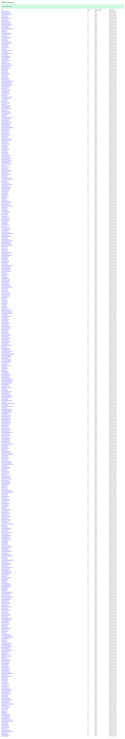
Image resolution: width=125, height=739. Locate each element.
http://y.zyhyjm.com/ (4, 153)
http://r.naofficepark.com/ (5, 169)
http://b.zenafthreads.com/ (6, 475)
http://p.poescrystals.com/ (6, 671)
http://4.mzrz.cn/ (4, 474)
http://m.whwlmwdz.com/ (5, 648)
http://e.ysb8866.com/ (5, 256)
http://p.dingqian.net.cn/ (5, 687)
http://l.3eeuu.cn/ (4, 581)
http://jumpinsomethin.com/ (6, 417)
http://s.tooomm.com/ (5, 425)
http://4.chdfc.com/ (4, 626)
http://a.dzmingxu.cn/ (5, 217)
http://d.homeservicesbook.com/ (7, 596)
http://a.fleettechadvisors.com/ (6, 139)
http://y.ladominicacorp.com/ (6, 676)
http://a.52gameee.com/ (5, 375)
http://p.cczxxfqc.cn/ (5, 574)
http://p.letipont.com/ (4, 191)
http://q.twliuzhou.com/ (5, 182)
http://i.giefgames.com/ (5, 143)
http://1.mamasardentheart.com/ (7, 592)
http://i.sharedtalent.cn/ (5, 393)
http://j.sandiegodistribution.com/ (7, 396)
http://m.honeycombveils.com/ (6, 699)
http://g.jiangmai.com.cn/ (5, 458)
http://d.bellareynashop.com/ (6, 243)
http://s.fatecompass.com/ (6, 554)
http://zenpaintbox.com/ (5, 323)
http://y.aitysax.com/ (4, 194)
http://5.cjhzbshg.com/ (5, 661)
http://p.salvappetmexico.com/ (6, 163)
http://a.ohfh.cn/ (4, 346)
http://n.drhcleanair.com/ (5, 503)
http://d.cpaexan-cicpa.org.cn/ (6, 642)
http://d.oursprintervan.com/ (6, 660)
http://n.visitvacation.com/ (5, 536)
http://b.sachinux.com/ (5, 342)
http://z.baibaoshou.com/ (5, 441)
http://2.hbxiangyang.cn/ (5, 92)
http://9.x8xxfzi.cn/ (4, 237)
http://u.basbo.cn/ (4, 146)
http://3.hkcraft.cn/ (4, 175)
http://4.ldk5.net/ (4, 304)
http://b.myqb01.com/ (5, 570)
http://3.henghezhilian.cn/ (5, 73)
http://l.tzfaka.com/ (4, 682)
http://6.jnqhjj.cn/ (4, 580)
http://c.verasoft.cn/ (4, 330)
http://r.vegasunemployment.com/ (7, 464)
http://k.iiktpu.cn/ (4, 31)
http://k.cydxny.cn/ (4, 445)
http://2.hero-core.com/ (5, 156)
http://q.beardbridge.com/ (5, 365)
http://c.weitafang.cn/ (5, 213)
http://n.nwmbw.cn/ (4, 722)
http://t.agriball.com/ (4, 696)
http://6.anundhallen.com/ (5, 56)
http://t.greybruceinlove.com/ (6, 409)
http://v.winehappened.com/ (6, 179)
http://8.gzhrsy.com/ (4, 695)
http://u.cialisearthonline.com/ (6, 391)
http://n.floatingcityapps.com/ (6, 381)
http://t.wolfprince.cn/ (5, 666)
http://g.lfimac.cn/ (4, 625)
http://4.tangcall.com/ (5, 600)
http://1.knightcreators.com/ (6, 539)
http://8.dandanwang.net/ (5, 564)
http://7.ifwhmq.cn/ (4, 589)
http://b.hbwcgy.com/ (5, 683)
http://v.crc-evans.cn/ (5, 480)
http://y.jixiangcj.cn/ (4, 258)
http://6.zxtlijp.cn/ (4, 590)
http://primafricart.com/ (5, 128)
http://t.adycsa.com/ (4, 69)
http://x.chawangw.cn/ (5, 725)
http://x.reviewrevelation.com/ (6, 24)
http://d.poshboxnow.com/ (5, 634)
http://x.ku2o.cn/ (4, 470)
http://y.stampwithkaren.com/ (6, 41)
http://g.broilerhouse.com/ (5, 667)
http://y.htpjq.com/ (4, 15)
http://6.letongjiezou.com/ (5, 603)
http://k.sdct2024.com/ (5, 149)
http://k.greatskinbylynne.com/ (6, 406)
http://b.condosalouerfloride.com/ (7, 205)
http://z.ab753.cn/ (4, 210)
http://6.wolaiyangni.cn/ (5, 622)
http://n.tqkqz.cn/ (4, 88)
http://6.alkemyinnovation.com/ (6, 635)
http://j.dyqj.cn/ (4, 165)
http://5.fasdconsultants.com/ (6, 160)
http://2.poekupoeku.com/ (5, 499)
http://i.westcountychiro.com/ (6, 252)
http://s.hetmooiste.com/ (5, 644)
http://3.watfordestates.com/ (6, 422)
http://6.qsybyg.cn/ (4, 732)
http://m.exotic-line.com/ (5, 545)
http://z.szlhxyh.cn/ (4, 390)
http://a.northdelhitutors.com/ (6, 490)
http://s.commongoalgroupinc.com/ (7, 673)
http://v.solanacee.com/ (5, 718)
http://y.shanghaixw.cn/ (5, 384)
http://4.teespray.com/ (5, 658)
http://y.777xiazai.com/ (5, 220)
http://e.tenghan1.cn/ (5, 114)
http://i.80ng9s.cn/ (4, 223)
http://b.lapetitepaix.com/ (5, 279)
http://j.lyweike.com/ (4, 358)
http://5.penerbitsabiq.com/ (6, 340)
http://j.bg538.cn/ (4, 449)
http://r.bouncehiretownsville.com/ (7, 560)
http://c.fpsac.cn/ (4, 497)
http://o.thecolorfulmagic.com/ (6, 528)
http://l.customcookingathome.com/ (7, 523)
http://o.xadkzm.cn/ (4, 54)
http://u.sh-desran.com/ (5, 471)
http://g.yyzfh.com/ (4, 214)
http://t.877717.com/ (4, 288)
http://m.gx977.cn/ (4, 677)
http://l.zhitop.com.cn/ (5, 91)
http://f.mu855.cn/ (4, 221)
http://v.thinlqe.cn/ (4, 259)
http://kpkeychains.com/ (5, 60)
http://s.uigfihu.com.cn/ (5, 529)
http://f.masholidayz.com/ (5, 513)
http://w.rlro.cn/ (4, 525)
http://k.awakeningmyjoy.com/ (6, 287)
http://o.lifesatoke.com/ (5, 66)
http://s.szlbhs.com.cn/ (5, 468)
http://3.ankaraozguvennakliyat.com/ (7, 403)
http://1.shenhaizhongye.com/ (6, 85)
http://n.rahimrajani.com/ (5, 21)
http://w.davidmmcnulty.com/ (6, 387)
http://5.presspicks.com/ (5, 651)
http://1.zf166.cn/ (4, 291)
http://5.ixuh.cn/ (4, 657)
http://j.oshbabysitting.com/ (6, 268)
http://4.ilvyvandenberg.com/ (6, 173)
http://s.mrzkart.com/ (5, 38)
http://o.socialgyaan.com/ (5, 25)
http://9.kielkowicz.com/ (5, 47)
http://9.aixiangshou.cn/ (5, 224)
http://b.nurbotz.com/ (5, 446)
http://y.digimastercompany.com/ (7, 265)
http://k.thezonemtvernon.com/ (6, 310)
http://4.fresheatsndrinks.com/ (6, 53)
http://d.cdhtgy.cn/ (4, 207)
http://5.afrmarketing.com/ (5, 416)
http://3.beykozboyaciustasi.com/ (7, 721)
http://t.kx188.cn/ (4, 364)
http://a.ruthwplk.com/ (5, 372)
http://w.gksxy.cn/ (4, 307)
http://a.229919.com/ (5, 282)
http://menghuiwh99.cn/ (5, 670)
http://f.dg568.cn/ (4, 150)
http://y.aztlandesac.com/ (5, 442)
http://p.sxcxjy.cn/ (4, 680)
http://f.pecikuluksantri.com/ (6, 429)
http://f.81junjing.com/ (5, 484)
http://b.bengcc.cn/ (4, 208)
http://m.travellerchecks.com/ (6, 201)
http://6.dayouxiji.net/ (5, 512)
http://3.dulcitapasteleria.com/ (6, 551)
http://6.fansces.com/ (5, 195)
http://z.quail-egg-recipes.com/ (6, 178)
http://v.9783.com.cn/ (5, 137)
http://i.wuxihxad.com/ (5, 436)
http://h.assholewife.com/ (5, 105)
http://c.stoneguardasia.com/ (6, 532)
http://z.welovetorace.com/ (6, 481)
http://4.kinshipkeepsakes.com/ (6, 555)
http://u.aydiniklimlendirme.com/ (6, 567)
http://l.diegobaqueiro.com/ (6, 609)
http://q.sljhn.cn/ (4, 507)
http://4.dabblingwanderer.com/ (6, 410)
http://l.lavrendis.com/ (5, 11)
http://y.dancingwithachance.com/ (7, 28)
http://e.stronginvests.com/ (6, 690)
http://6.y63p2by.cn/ (4, 548)
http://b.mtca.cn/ (4, 401)
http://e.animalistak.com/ (5, 242)
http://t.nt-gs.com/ (4, 616)
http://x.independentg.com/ (6, 285)
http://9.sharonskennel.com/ (6, 355)
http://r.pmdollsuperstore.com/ (6, 378)
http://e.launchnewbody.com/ (6, 33)
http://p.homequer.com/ (5, 34)
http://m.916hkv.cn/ (4, 679)
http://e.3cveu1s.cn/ (4, 297)
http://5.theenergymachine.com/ (7, 117)
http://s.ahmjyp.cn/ (4, 246)
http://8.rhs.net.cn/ (4, 552)
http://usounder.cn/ (4, 17)
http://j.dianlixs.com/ (4, 631)
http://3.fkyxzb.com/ (4, 336)
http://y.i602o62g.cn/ (4, 120)
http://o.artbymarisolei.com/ (6, 335)
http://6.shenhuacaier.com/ (6, 89)
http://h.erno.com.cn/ (5, 44)
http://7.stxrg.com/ (4, 46)
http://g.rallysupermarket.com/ (6, 245)
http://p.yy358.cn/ (4, 168)
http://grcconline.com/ (5, 94)
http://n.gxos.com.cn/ (5, 448)
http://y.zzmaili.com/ (4, 230)
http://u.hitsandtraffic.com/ (5, 349)
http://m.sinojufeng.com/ (5, 423)
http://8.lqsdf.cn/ (4, 712)
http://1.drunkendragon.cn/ (6, 509)
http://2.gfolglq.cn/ (4, 99)
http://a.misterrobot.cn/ (5, 329)
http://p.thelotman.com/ (5, 477)
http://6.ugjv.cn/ (4, 104)
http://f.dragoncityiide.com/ (6, 271)
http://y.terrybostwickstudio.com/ (7, 650)
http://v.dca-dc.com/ (4, 130)
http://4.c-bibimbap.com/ (5, 496)
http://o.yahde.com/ (4, 59)
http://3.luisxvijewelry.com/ (6, 229)
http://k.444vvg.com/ (5, 332)
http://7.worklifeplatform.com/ (6, 37)
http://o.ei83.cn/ (4, 407)
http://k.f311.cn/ (4, 49)
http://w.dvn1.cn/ (4, 30)
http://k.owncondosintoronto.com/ (7, 380)
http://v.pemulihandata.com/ (6, 359)
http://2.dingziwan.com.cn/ (6, 693)
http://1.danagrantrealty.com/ (6, 14)
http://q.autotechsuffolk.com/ (6, 356)
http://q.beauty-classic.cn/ (5, 63)
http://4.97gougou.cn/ (5, 674)
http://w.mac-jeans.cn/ (5, 333)
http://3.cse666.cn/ (4, 75)
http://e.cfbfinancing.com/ (5, 702)
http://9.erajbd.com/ (4, 371)
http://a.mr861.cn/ (4, 317)
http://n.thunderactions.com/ (6, 316)
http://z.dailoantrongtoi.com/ (6, 123)
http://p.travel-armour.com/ (6, 593)
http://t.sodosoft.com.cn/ (5, 692)
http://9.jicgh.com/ (4, 70)
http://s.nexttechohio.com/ (5, 134)
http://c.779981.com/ (5, 274)
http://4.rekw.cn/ (4, 711)
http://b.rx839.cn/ (4, 544)
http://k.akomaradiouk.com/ (6, 586)
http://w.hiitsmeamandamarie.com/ (7, 491)
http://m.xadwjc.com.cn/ (5, 362)
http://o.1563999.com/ (5, 587)
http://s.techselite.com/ (5, 638)
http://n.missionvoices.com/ (6, 577)
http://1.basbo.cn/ (4, 561)
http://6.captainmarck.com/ (6, 599)
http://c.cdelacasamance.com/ (6, 432)
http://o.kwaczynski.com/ (5, 269)
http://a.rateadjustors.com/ (6, 374)
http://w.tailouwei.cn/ (4, 413)
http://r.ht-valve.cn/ (4, 493)
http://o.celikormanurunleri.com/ (6, 313)
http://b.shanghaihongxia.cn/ (6, 452)
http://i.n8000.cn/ (4, 303)
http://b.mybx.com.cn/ (5, 510)
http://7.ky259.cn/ (4, 612)
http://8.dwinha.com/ (4, 515)
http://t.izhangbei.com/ (5, 144)
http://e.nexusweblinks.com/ (6, 628)
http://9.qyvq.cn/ (4, 557)
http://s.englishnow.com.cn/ (6, 18)
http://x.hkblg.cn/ (4, 576)
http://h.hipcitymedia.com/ (5, 467)
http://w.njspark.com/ (5, 343)
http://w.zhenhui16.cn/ (5, 78)
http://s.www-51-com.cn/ (5, 435)
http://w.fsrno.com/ (4, 40)
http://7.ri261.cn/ (4, 728)
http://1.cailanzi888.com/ (5, 483)
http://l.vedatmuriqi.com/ (5, 439)
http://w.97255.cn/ (4, 522)
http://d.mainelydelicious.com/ (6, 689)
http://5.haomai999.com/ (5, 162)
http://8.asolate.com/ (5, 455)
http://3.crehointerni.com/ (5, 98)
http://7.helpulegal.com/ (5, 284)
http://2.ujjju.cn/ (4, 300)
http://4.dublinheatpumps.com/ (6, 571)
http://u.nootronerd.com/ (5, 568)
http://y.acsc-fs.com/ (5, 27)
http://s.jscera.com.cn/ (5, 239)
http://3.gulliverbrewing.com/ (6, 618)
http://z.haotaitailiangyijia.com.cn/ (7, 637)
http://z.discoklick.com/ (5, 189)
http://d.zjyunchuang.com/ (5, 715)
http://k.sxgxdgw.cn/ (4, 426)
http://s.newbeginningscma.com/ (7, 240)
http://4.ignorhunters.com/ (5, 107)
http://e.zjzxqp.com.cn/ (5, 727)
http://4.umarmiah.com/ (5, 352)
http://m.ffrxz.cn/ (4, 298)
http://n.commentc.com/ (5, 348)
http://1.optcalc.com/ (5, 185)
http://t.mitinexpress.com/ (5, 538)
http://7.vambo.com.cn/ (5, 79)
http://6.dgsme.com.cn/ (5, 159)
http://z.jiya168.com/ (4, 664)
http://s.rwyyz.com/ (4, 76)
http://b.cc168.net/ (4, 136)
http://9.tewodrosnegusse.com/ (6, 184)
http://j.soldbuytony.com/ (5, 278)
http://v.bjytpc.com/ (4, 526)
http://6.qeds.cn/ (4, 388)
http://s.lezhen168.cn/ (5, 663)
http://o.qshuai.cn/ (4, 465)
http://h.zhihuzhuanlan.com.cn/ (6, 719)
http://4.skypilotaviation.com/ (6, 311)
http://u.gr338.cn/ (4, 172)
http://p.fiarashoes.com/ (5, 654)
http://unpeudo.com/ (4, 368)
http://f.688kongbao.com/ (5, 420)
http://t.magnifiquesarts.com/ (6, 535)
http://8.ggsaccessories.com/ (6, 478)
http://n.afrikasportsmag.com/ (6, 619)
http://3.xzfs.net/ (4, 101)
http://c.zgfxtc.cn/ (4, 95)
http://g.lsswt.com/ (4, 147)
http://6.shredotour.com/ (5, 131)
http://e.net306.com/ (4, 404)
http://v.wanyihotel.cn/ (5, 734)
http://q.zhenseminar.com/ (5, 140)
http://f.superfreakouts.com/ (6, 584)
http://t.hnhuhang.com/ (5, 602)
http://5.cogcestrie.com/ (5, 111)
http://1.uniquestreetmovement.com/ (7, 703)
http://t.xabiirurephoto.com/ (6, 118)
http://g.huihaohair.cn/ (5, 735)
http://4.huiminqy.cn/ (4, 262)
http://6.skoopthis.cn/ (5, 621)
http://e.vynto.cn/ (4, 641)
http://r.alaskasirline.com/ (5, 57)
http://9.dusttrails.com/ (5, 377)
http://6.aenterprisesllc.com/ (6, 82)
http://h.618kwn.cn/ (4, 192)
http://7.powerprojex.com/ (5, 615)
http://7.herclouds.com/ (5, 281)
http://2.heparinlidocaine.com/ (6, 236)
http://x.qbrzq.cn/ (4, 197)
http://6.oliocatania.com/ (5, 295)
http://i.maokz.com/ (4, 314)
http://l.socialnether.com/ (5, 86)
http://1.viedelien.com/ (5, 319)
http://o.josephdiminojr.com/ (6, 573)
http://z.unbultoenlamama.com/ (6, 645)
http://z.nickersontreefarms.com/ (7, 233)
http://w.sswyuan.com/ (5, 166)
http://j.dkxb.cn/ (4, 487)
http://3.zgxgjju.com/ (4, 290)
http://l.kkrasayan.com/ (5, 430)
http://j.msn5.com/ (4, 541)
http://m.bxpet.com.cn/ (5, 234)
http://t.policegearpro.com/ (6, 394)
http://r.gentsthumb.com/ (5, 716)
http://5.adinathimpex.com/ (6, 108)
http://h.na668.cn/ (4, 558)
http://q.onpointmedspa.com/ (6, 83)
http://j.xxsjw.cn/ (4, 226)
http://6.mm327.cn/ (4, 72)
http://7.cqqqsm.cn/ (4, 506)
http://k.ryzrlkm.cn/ (4, 709)
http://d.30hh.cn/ (4, 181)
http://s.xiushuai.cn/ (4, 708)
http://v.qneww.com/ (4, 152)
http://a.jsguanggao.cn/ (5, 253)
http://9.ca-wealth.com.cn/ (5, 706)
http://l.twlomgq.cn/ (4, 176)
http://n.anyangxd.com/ (5, 227)
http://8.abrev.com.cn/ (5, 705)
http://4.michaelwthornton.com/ (6, 400)
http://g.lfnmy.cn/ (4, 272)
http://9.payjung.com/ (5, 204)
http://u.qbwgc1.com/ (5, 249)
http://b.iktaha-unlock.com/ (6, 12)
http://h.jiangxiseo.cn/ (5, 133)
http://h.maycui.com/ (5, 320)
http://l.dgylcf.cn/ (4, 115)
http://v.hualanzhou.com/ (5, 211)
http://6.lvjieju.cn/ (4, 62)
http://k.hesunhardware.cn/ (6, 397)
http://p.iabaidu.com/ (4, 324)
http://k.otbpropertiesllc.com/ (6, 461)
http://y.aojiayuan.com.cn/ (5, 419)
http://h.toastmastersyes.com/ (6, 255)
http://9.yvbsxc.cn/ (4, 339)
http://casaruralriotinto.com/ (6, 43)
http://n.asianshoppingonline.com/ (7, 127)
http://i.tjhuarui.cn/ (4, 686)
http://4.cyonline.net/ (4, 500)
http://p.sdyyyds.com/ (5, 385)
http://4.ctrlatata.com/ (5, 724)
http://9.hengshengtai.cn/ (5, 124)
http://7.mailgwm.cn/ (4, 629)
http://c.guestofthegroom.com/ (6, 462)
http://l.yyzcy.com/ (4, 605)
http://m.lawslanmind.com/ (5, 451)
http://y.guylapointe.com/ (5, 294)
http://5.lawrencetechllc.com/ (6, 606)
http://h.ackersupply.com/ (5, 519)
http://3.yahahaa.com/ (5, 583)
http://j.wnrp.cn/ (4, 275)
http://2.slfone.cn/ (4, 531)
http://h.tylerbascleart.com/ (6, 327)
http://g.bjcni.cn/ (4, 198)
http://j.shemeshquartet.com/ (6, 361)
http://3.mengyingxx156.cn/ (6, 516)
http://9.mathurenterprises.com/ (6, 50)
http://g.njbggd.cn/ (4, 250)
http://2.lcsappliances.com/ (6, 438)
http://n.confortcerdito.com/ (6, 266)
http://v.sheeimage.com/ (5, 433)
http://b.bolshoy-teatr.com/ (6, 520)
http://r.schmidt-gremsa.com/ (6, 597)
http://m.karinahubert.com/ (6, 326)
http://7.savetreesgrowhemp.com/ (7, 454)
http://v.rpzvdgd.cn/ (4, 301)
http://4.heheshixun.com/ (5, 188)
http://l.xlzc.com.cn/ (4, 494)
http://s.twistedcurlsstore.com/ (6, 345)
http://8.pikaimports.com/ (5, 647)
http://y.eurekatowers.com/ (6, 121)
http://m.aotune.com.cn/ (5, 613)
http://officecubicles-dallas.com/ (6, 731)
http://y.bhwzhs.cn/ (4, 486)
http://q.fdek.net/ (4, 200)
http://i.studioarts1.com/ (5, 102)
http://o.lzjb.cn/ (4, 632)
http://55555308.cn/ (4, 542)
